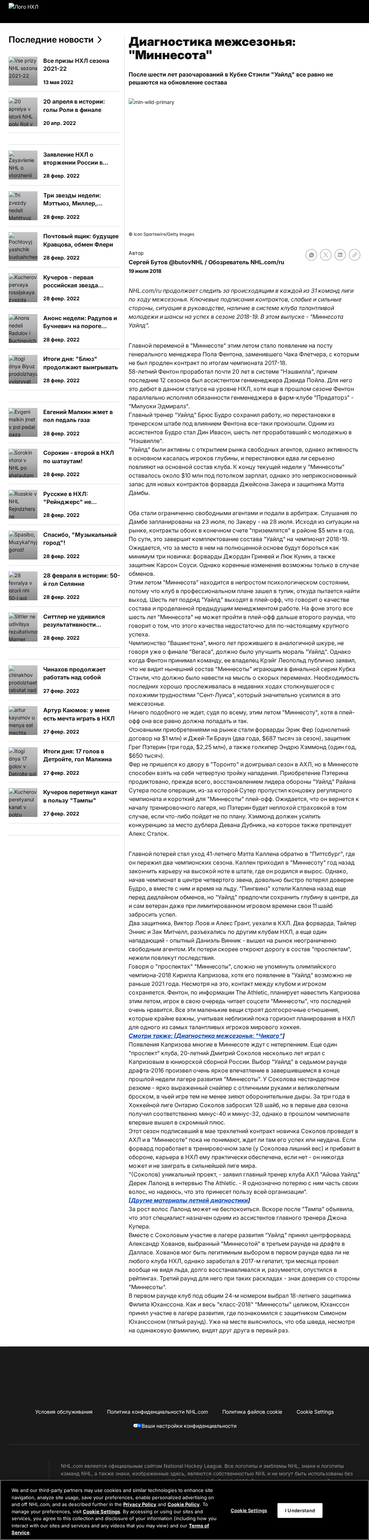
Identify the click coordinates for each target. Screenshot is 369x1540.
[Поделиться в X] (326, 255)
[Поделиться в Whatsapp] (311, 255)
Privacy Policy (139, 1504)
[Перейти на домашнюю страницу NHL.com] (35, 11)
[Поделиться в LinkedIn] (340, 255)
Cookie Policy (184, 1504)
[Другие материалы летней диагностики (188, 1200)
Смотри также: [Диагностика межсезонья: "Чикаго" (206, 1035)
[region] (184, 1510)
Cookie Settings (101, 1511)
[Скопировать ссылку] (354, 255)
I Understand (300, 1510)
